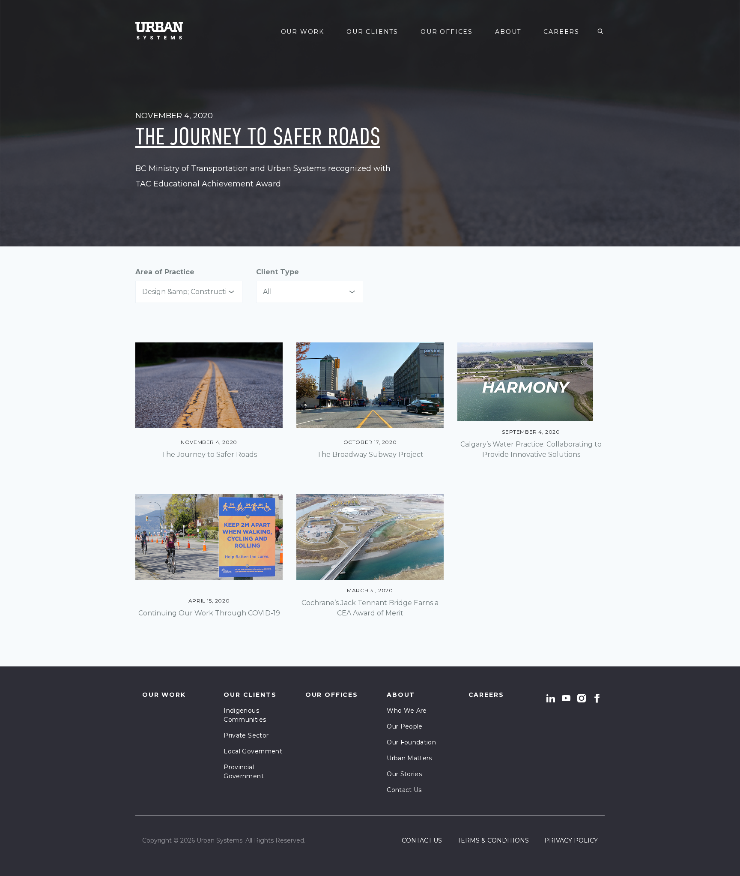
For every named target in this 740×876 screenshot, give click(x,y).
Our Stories (404, 774)
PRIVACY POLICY (571, 840)
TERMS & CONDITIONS (493, 840)
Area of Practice (164, 272)
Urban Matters (409, 758)
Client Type (277, 272)
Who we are (407, 710)
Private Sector (246, 735)
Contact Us (404, 790)
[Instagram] (581, 698)
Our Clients (372, 32)
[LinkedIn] (550, 698)
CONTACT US (422, 840)
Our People (405, 726)
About (508, 32)
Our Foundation (411, 742)
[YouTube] (566, 698)
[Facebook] (597, 698)
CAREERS (561, 32)
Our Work (303, 32)
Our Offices (447, 32)
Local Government (253, 751)
